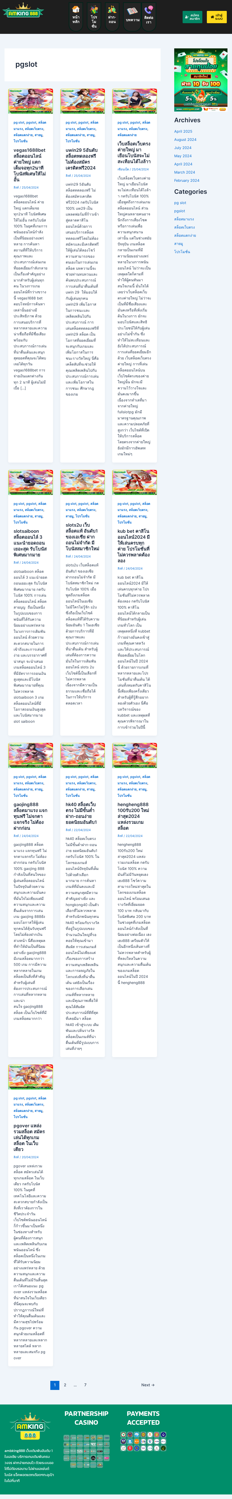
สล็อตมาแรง (184, 219)
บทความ (133, 20)
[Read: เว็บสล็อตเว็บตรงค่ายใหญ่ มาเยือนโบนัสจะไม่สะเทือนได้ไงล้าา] (134, 101)
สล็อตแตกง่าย (23, 135)
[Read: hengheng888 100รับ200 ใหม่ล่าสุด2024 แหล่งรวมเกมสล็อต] (134, 755)
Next (148, 1384)
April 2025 (183, 131)
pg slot (19, 122)
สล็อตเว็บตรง (34, 129)
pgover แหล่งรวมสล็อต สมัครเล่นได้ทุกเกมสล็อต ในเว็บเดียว (29, 1137)
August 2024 (185, 139)
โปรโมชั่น (94, 21)
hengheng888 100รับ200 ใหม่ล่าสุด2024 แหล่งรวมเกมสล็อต (133, 816)
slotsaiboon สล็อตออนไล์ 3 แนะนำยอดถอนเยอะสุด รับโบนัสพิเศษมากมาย (30, 543)
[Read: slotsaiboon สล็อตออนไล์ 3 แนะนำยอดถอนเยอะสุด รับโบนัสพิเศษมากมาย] (30, 482)
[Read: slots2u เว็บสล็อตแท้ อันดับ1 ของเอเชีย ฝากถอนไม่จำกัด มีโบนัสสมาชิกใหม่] (82, 482)
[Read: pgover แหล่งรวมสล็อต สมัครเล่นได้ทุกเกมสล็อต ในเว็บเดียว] (30, 1076)
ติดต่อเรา (148, 19)
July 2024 (182, 147)
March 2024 (184, 172)
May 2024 (183, 156)
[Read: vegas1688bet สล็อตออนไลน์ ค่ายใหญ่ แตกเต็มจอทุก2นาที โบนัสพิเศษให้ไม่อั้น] (30, 101)
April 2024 (183, 164)
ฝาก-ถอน (112, 19)
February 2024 (186, 180)
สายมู (38, 135)
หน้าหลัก (76, 19)
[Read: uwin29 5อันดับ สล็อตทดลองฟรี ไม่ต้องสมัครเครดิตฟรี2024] (82, 101)
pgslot (31, 122)
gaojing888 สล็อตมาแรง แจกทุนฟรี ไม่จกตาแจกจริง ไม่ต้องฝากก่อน (30, 816)
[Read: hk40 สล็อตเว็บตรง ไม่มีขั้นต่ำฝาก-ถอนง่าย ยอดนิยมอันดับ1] (82, 755)
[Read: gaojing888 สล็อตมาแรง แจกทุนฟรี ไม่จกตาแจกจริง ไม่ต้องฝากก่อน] (30, 755)
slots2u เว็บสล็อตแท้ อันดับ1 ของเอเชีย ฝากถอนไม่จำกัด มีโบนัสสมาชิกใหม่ (82, 536)
